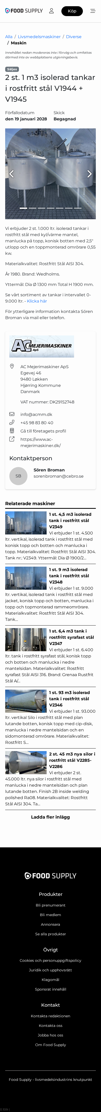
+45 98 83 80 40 (36, 422)
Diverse (74, 36)
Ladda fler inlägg (50, 817)
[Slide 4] (50, 208)
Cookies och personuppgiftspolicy (50, 960)
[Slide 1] (23, 208)
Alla (8, 36)
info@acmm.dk (36, 414)
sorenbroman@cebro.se (59, 476)
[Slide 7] (78, 208)
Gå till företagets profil (43, 431)
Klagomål (50, 979)
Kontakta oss (50, 1025)
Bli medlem (50, 914)
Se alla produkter (50, 934)
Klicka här (37, 301)
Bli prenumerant (51, 905)
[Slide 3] (41, 208)
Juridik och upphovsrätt (50, 970)
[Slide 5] (59, 208)
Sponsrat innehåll (50, 989)
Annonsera (50, 924)
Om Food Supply (50, 1044)
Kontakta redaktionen (50, 1016)
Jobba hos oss (50, 1035)
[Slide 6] (69, 208)
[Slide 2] (32, 208)
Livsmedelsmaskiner (39, 36)
